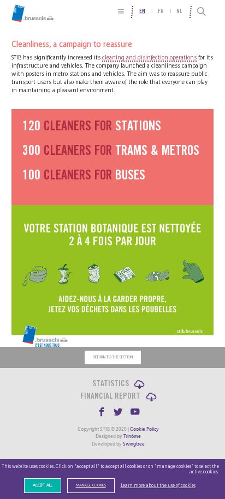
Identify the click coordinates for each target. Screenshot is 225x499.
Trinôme (132, 436)
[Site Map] (121, 11)
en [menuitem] (142, 12)
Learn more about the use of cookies (158, 485)
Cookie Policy (144, 429)
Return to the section (113, 357)
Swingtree (134, 444)
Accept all (42, 485)
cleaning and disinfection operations (149, 58)
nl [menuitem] (179, 12)
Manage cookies (91, 485)
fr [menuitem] (161, 12)
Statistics (110, 384)
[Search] (201, 12)
